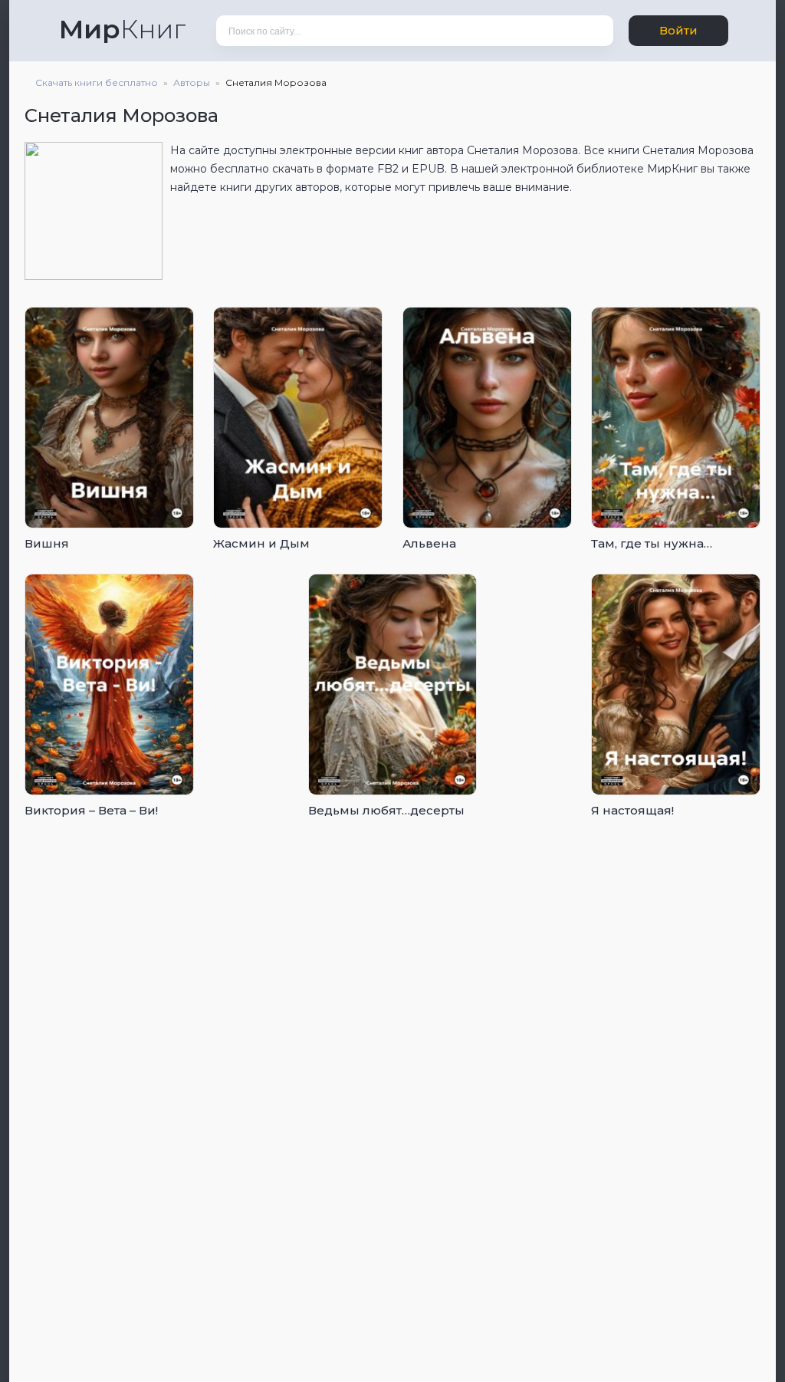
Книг (122, 29)
